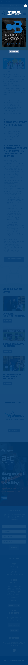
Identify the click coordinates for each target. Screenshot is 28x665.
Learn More (14, 51)
